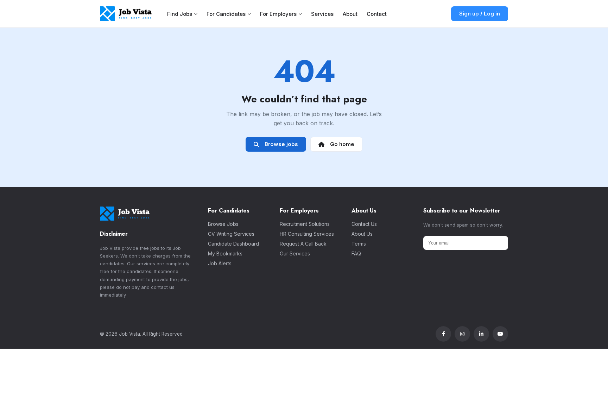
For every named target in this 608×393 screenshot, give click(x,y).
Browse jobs (280, 144)
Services (322, 14)
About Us (362, 234)
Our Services (295, 253)
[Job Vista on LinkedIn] (481, 334)
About (350, 14)
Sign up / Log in (479, 13)
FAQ (356, 253)
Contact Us (364, 224)
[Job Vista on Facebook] (443, 334)
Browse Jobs (223, 224)
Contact (377, 14)
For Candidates (226, 14)
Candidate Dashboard (233, 244)
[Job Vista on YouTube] (500, 334)
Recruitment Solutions (305, 224)
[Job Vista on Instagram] (462, 334)
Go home (340, 144)
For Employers (278, 14)
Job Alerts (220, 263)
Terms (359, 244)
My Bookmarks (225, 253)
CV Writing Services (231, 234)
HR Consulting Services (307, 234)
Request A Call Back (303, 244)
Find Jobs (179, 14)
